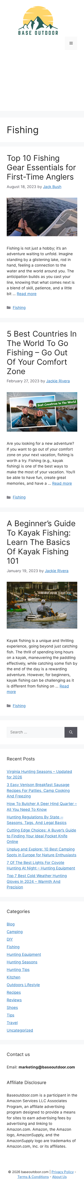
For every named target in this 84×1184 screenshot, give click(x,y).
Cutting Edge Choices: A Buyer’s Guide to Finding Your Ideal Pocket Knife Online (41, 836)
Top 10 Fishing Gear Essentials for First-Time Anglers (41, 167)
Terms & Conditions (33, 1177)
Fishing (19, 307)
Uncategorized (20, 1030)
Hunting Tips (18, 969)
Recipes (14, 992)
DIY (10, 939)
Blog (11, 924)
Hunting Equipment (24, 954)
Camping (15, 931)
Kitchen (13, 977)
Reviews (14, 1000)
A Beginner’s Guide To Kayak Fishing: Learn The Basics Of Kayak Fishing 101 (41, 542)
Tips (10, 1015)
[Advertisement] (42, 84)
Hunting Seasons (22, 962)
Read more (27, 294)
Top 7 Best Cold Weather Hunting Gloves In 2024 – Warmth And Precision (37, 881)
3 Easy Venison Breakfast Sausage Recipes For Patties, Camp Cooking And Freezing (38, 790)
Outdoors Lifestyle (23, 985)
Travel (12, 1022)
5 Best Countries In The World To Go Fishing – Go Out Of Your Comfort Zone (42, 352)
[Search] (71, 732)
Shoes (12, 1007)
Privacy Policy (63, 1172)
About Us (59, 1177)
